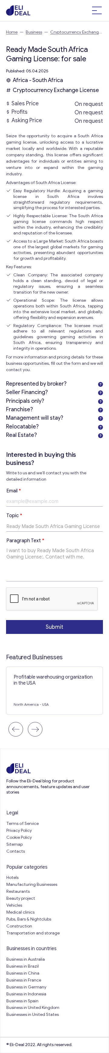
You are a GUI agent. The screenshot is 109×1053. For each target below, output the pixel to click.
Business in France (23, 980)
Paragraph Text (25, 541)
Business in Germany (26, 987)
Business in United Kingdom (32, 1007)
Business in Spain (22, 1001)
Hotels (12, 877)
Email (13, 491)
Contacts (15, 851)
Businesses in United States (32, 1014)
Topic (14, 516)
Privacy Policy (19, 830)
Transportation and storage (33, 933)
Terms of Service (22, 823)
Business (34, 32)
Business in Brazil (22, 966)
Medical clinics (20, 912)
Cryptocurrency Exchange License (56, 90)
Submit (54, 627)
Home (12, 32)
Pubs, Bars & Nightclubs (28, 919)
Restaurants (18, 891)
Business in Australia (25, 959)
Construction (19, 926)
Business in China (22, 973)
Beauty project (20, 898)
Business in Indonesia (26, 994)
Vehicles (14, 905)
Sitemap (14, 844)
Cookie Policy (19, 837)
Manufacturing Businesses (31, 884)
